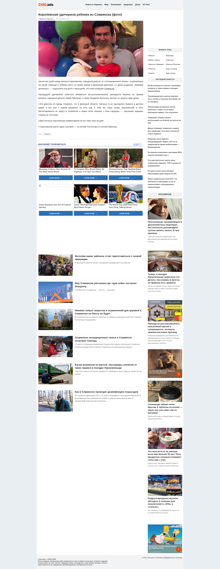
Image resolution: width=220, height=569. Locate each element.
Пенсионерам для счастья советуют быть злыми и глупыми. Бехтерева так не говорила (164, 99)
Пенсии (151, 55)
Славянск (47, 134)
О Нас (144, 558)
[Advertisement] (90, 235)
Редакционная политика (173, 558)
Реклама (159, 558)
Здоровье (128, 4)
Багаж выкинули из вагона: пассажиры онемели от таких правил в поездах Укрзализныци (164, 88)
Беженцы (169, 55)
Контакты (151, 558)
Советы (151, 73)
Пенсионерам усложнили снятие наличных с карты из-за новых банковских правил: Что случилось (163, 109)
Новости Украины (93, 4)
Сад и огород (171, 69)
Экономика (116, 4)
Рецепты (151, 69)
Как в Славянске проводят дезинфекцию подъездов (106, 391)
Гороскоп (170, 60)
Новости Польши (173, 64)
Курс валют (171, 73)
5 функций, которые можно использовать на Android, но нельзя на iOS (164, 120)
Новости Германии (156, 64)
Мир (106, 4)
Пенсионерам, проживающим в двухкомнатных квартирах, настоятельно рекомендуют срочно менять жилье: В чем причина (165, 227)
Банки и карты (154, 60)
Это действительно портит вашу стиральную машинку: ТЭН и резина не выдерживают (164, 163)
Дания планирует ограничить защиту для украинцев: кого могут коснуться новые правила (163, 131)
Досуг (137, 4)
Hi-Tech (146, 4)
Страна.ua (109, 88)
